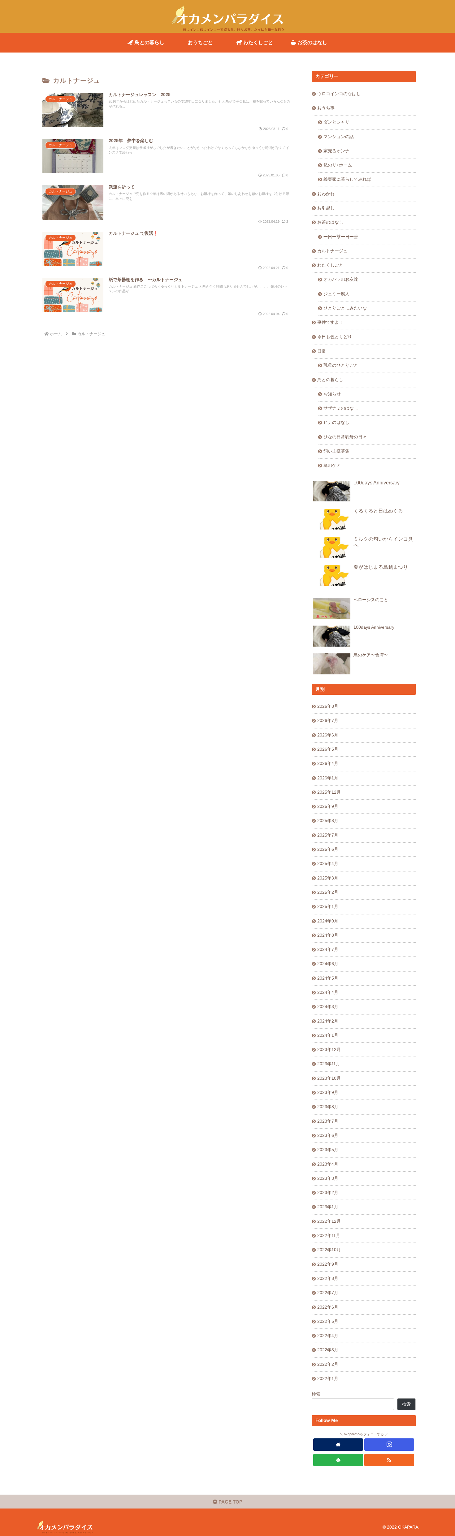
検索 (316, 1394)
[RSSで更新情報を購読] (389, 1460)
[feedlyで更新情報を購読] (338, 1460)
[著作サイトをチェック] (338, 1444)
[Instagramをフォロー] (389, 1444)
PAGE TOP (229, 1501)
